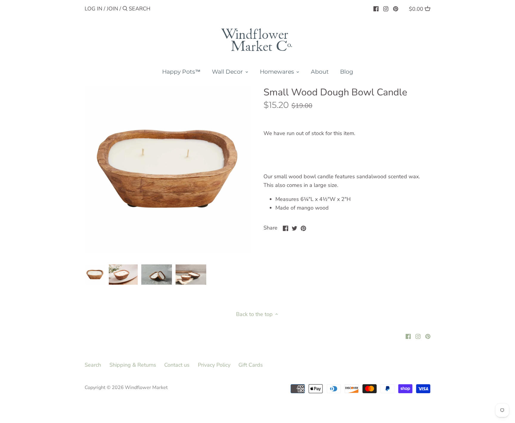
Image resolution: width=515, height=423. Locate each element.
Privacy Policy (214, 364)
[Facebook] (376, 8)
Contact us (177, 364)
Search (93, 364)
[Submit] (125, 9)
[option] (95, 274)
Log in (93, 8)
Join (112, 8)
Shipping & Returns (132, 364)
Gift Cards (250, 364)
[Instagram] (385, 8)
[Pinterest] (395, 8)
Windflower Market (146, 387)
